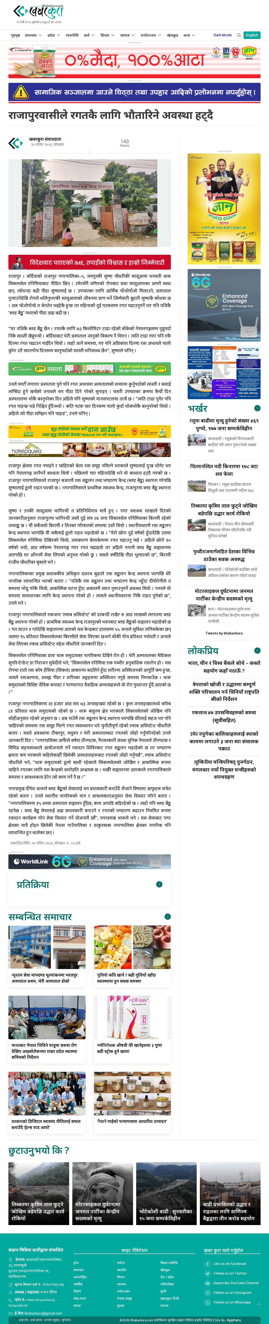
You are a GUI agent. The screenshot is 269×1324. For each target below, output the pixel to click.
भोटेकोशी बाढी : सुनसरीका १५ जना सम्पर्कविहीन (165, 1215)
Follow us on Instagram (233, 1292)
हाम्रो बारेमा (36, 1320)
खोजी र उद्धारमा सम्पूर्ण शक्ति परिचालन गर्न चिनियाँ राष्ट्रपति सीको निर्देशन (224, 691)
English (252, 35)
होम (76, 1262)
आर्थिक (78, 1284)
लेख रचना (80, 1298)
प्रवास (77, 1305)
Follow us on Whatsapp (232, 1302)
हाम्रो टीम (23, 1320)
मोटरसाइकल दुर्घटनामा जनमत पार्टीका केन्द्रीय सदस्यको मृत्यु (97, 1211)
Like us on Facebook (230, 1263)
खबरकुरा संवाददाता (45, 139)
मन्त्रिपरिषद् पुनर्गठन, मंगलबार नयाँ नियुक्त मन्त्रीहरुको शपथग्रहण (224, 769)
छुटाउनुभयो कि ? (38, 1150)
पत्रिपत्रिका (167, 1284)
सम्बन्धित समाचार (40, 916)
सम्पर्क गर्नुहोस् (52, 1320)
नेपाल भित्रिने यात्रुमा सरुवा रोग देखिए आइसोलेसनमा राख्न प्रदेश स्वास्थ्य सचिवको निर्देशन (44, 1051)
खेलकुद (172, 35)
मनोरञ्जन (148, 35)
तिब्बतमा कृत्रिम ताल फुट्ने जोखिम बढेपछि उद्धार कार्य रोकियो (38, 1211)
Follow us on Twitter (230, 1273)
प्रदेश (51, 35)
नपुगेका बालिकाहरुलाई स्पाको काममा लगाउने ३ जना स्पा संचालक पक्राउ (224, 741)
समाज (125, 35)
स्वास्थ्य (121, 1284)
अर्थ (87, 35)
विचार (105, 35)
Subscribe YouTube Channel (236, 1283)
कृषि (163, 1291)
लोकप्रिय (203, 650)
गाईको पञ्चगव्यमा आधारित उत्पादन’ (132, 1121)
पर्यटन (121, 1262)
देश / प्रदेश (167, 1277)
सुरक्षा (120, 1305)
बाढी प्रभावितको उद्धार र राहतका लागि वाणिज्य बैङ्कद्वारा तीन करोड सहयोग (229, 1211)
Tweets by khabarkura (224, 633)
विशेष (77, 1291)
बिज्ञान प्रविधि (169, 1262)
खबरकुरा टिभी (169, 1298)
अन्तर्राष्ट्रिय (80, 1277)
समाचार (31, 35)
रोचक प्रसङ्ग (124, 1298)
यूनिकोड (66, 1320)
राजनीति (72, 35)
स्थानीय (121, 1270)
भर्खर (197, 408)
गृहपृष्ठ (15, 35)
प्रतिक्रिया (33, 884)
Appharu (234, 1320)
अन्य (186, 35)
